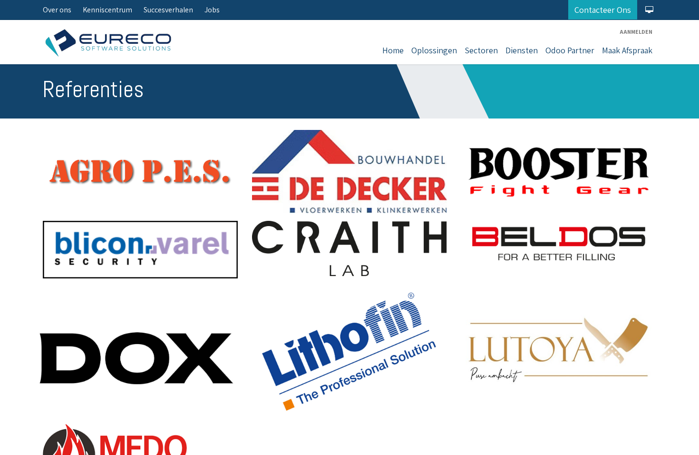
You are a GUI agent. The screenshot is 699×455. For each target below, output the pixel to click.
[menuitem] (393, 50)
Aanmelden (636, 31)
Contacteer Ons (602, 9)
